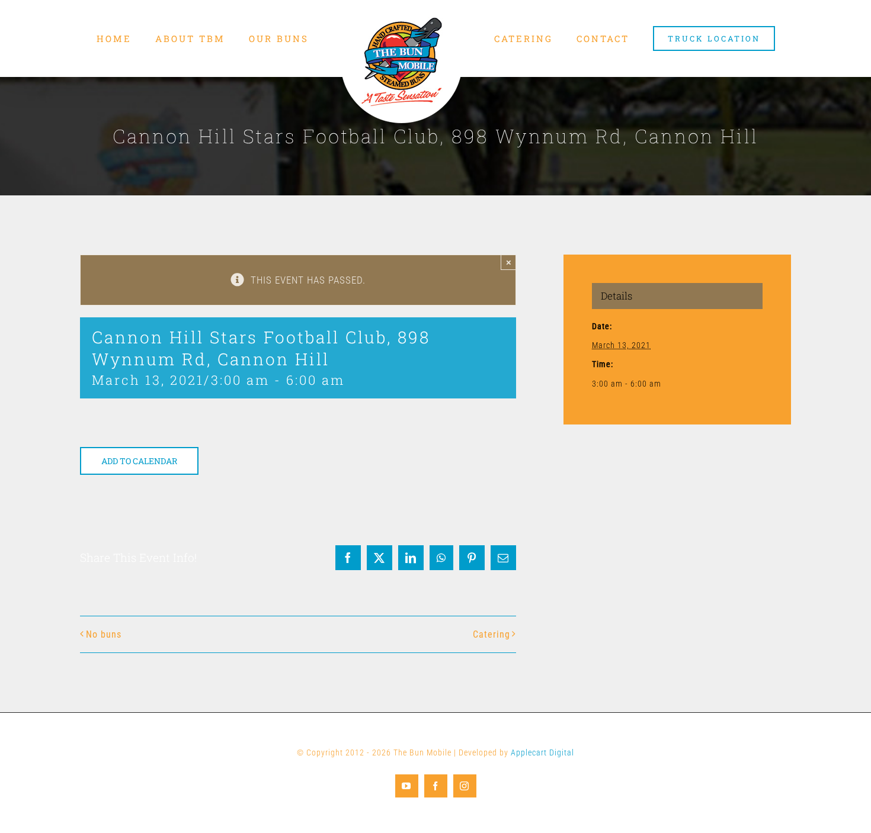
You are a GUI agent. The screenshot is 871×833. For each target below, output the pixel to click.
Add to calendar (139, 461)
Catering (491, 634)
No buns (103, 634)
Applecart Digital (542, 752)
